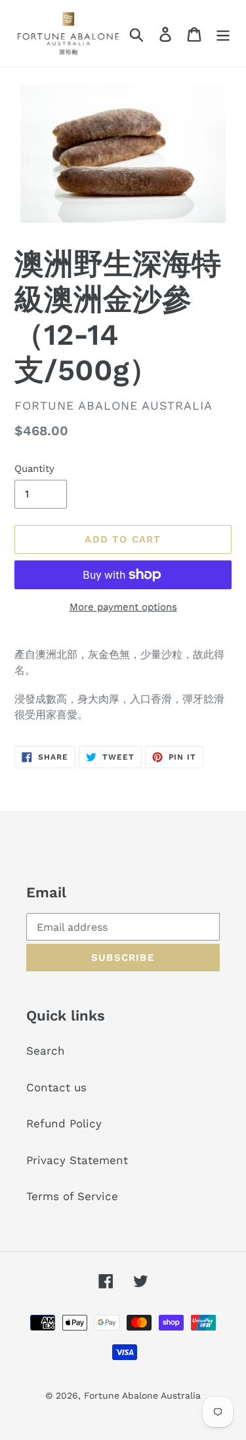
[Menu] (223, 33)
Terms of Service (72, 1196)
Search (45, 1050)
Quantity (34, 469)
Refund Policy (64, 1123)
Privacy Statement (77, 1160)
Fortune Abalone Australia (142, 1395)
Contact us (56, 1087)
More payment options (123, 607)
